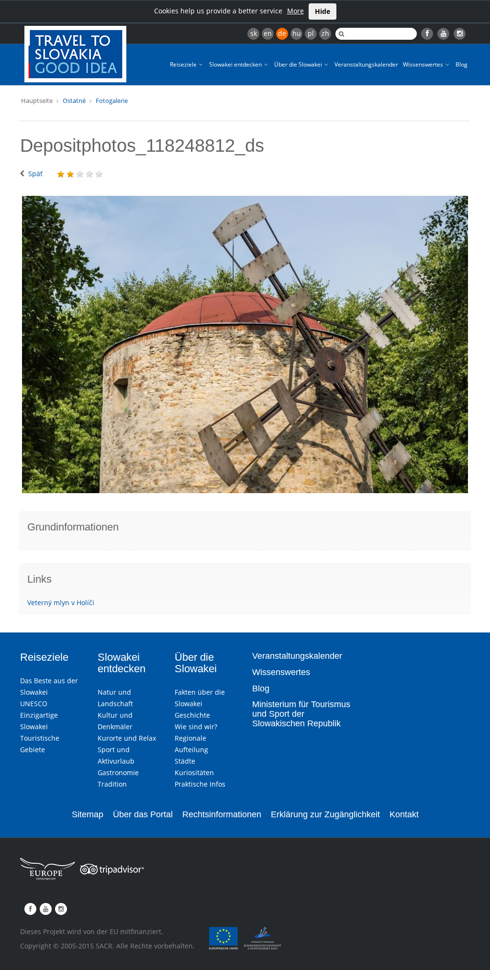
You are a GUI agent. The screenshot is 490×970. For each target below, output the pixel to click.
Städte (185, 761)
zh (325, 33)
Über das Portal (143, 814)
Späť (35, 173)
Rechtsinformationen (221, 814)
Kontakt (404, 814)
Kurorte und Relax (127, 738)
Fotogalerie (112, 100)
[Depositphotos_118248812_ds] (245, 344)
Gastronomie (118, 772)
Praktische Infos (200, 784)
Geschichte (192, 715)
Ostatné (74, 100)
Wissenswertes (424, 64)
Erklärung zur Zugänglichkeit (325, 814)
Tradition (112, 784)
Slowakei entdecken (236, 64)
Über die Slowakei (298, 64)
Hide (322, 11)
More (295, 10)
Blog (462, 64)
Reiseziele (184, 64)
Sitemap (87, 814)
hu (296, 33)
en (268, 33)
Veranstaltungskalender (366, 64)
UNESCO (33, 703)
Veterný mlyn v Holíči (60, 602)
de (282, 33)
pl (311, 33)
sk (253, 33)
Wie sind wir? (196, 726)
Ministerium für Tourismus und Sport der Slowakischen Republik (301, 713)
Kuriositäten (194, 772)
